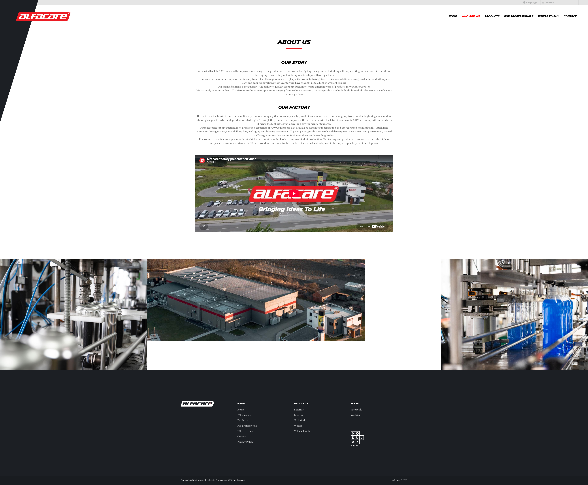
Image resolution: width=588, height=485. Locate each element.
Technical (299, 420)
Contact (570, 16)
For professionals (518, 16)
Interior (298, 415)
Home (453, 16)
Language (531, 2)
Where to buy (548, 16)
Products (492, 16)
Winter (298, 426)
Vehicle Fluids (302, 431)
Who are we (470, 16)
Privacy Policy (245, 442)
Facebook (356, 409)
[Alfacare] (43, 16)
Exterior (298, 409)
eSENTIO (402, 480)
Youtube (355, 415)
